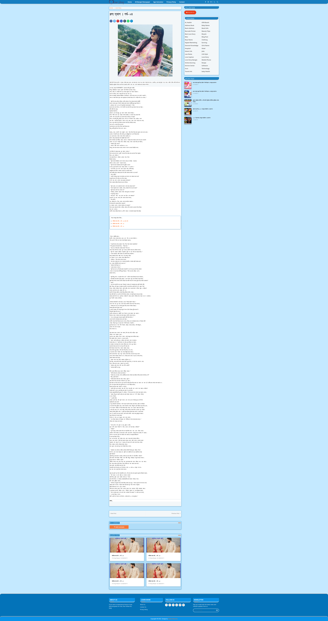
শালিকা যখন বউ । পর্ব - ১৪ (154, 555)
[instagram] (208, 2)
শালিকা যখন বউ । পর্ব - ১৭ (118, 581)
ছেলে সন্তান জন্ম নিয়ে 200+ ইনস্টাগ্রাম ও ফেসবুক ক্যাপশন (204, 91)
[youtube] (211, 2)
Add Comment (120, 527)
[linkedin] (176, 605)
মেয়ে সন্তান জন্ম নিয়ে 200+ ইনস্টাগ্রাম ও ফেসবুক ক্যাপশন (204, 82)
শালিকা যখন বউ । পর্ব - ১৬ (118, 223)
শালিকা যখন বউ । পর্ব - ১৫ (154, 581)
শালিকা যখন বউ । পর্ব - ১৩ (118, 555)
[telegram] (173, 605)
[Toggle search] (217, 2)
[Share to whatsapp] (128, 21)
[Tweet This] (114, 21)
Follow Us (190, 12)
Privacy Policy (144, 609)
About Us (142, 604)
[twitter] (180, 605)
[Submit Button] (217, 610)
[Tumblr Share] (124, 21)
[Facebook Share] (111, 21)
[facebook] (205, 2)
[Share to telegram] (131, 21)
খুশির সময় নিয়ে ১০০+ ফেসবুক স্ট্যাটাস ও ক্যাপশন (203, 109)
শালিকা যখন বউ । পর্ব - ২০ (118, 226)
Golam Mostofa (172, 619)
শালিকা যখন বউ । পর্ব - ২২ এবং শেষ (120, 221)
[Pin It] (118, 21)
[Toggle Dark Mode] (214, 2)
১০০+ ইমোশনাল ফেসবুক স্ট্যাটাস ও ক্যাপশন (201, 118)
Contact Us (143, 607)
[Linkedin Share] (121, 21)
